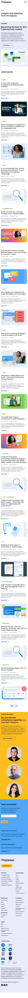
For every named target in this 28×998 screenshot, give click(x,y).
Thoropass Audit (5, 875)
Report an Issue (5, 928)
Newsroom (18, 904)
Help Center (4, 910)
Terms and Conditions (6, 933)
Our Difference (19, 900)
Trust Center (19, 913)
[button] (25, 2)
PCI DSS (17, 891)
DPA (2, 926)
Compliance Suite (5, 877)
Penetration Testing (6, 879)
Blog (2, 902)
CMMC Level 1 (19, 887)
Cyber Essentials (20, 883)
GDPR (17, 885)
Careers (18, 906)
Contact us (18, 915)
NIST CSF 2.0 (18, 889)
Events (2, 906)
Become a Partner (20, 911)
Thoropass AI (4, 883)
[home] (6, 2)
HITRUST (18, 881)
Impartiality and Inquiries (5, 931)
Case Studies (4, 900)
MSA (2, 924)
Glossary (3, 908)
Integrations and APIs (6, 885)
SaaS (2, 917)
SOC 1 (17, 875)
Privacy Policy (4, 935)
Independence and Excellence (20, 909)
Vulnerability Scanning (6, 881)
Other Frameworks (20, 893)
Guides (3, 904)
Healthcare (4, 915)
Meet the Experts (20, 902)
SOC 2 (17, 877)
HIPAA (17, 879)
